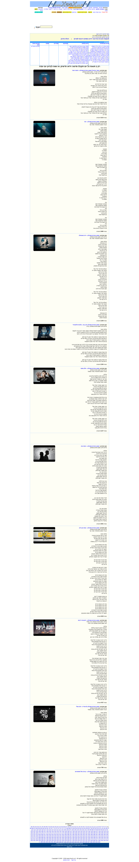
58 (88, 828)
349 (57, 842)
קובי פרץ (85, 55)
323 (55, 840)
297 (45, 839)
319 (66, 840)
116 (47, 830)
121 (35, 830)
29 (63, 827)
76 (54, 828)
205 (50, 834)
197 (71, 834)
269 (39, 837)
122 (32, 830)
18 (83, 827)
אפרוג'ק (78, 47)
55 (93, 828)
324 (52, 840)
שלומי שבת (85, 46)
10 (98, 827)
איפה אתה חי (105, 46)
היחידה (95, 47)
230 (63, 836)
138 (68, 831)
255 (76, 837)
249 (92, 837)
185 (102, 834)
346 (65, 842)
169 (66, 833)
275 (102, 839)
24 (72, 827)
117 (45, 830)
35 (52, 827)
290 (63, 839)
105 (75, 830)
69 (67, 828)
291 (60, 839)
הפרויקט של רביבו (75, 59)
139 (66, 831)
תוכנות (101, 7)
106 (73, 830)
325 (50, 840)
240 (37, 836)
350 (55, 842)
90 (107, 830)
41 (40, 827)
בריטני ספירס (78, 55)
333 (99, 842)
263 (55, 837)
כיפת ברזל (98, 46)
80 (47, 828)
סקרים (60, 9)
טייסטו (81, 58)
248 (94, 837)
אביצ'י (75, 49)
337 (89, 842)
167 (71, 833)
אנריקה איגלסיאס (77, 46)
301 (34, 839)
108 (67, 830)
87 (34, 828)
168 (68, 833)
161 (86, 833)
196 (73, 834)
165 (76, 833)
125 (102, 831)
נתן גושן (79, 52)
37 (48, 827)
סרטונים (85, 7)
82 (43, 828)
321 (60, 840)
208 (42, 834)
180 (37, 833)
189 (91, 834)
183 (107, 834)
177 (45, 833)
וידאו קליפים (85, 43)
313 (81, 840)
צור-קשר (73, 860)
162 (84, 833)
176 (47, 833)
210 (37, 834)
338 (86, 842)
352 (49, 842)
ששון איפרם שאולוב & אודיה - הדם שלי (87, 706)
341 (78, 842)
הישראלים (106, 49)
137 (71, 831)
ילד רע (90, 60)
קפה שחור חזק (75, 58)
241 (34, 836)
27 (66, 827)
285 (76, 839)
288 (68, 839)
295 (50, 839)
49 (104, 828)
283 (81, 839)
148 (42, 831)
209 (39, 834)
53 (97, 828)
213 (107, 836)
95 (98, 830)
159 (92, 833)
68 (69, 828)
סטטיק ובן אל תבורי (73, 54)
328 (42, 840)
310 (89, 840)
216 (99, 836)
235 (50, 836)
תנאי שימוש (66, 860)
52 (99, 828)
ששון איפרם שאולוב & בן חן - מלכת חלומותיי (86, 325)
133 (81, 831)
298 (42, 839)
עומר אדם (85, 63)
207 (45, 834)
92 (103, 830)
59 (86, 828)
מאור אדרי (70, 60)
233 (55, 836)
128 (94, 831)
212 (32, 834)
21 (77, 827)
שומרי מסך (65, 7)
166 (73, 833)
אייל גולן (71, 49)
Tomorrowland (84, 60)
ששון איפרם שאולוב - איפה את (90, 446)
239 (39, 836)
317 (71, 840)
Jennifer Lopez (72, 52)
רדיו (85, 9)
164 (79, 833)
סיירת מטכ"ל (96, 62)
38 (46, 827)
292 (58, 839)
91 (105, 830)
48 (106, 828)
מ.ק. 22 (107, 50)
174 (52, 833)
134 (79, 831)
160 (89, 833)
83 (42, 828)
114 (52, 830)
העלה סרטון (65, 39)
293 (55, 839)
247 (97, 837)
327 (45, 840)
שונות (47, 43)
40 (42, 827)
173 (55, 833)
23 (74, 827)
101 (86, 830)
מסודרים (102, 54)
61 (82, 828)
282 (84, 839)
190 (89, 834)
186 (99, 834)
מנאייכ (99, 60)
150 (37, 831)
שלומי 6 (107, 54)
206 (47, 834)
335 (94, 842)
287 (71, 839)
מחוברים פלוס (93, 52)
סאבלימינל (77, 60)
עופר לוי (81, 50)
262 (58, 837)
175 (50, 833)
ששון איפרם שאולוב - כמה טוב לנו (89, 528)
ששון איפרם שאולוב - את (91, 121)
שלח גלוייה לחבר (67, 9)
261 (60, 837)
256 (73, 837)
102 (83, 830)
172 (58, 833)
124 (105, 831)
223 (81, 836)
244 (105, 837)
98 (92, 830)
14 (90, 827)
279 (92, 839)
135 (76, 831)
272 (32, 837)
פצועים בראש (92, 55)
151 (34, 831)
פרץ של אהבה (101, 59)
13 (92, 827)
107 (70, 830)
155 (102, 833)
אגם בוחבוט (85, 52)
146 (47, 831)
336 (91, 842)
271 (34, 837)
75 (56, 828)
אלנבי (103, 56)
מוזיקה (90, 7)
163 (81, 833)
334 (96, 842)
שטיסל (94, 59)
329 (39, 840)
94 (100, 830)
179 (39, 833)
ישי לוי (69, 50)
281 (86, 839)
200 (63, 834)
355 (42, 842)
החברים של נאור (105, 55)
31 (59, 827)
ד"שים (51, 9)
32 (57, 827)
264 (52, 837)
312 (84, 840)
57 (90, 828)
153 (107, 833)
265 (50, 837)
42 (39, 827)
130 (89, 831)
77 (53, 828)
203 (55, 834)
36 (50, 827)
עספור (102, 58)
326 (47, 840)
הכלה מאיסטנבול (100, 51)
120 (37, 830)
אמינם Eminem (84, 59)
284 (79, 839)
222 (84, 836)
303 (107, 840)
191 (86, 834)
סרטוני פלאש (91, 9)
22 (76, 827)
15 (88, 827)
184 (104, 834)
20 (79, 827)
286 (73, 839)
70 (66, 828)
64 (77, 828)
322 (58, 840)
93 (101, 830)
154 (105, 833)
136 (73, 831)
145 (50, 831)
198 (68, 834)
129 (92, 831)
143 (55, 831)
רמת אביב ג (101, 50)
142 (58, 831)
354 (44, 842)
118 (42, 830)
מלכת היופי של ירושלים (95, 56)
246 (99, 837)
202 (58, 834)
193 (81, 834)
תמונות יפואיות (104, 62)
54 (95, 828)
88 (32, 828)
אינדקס (74, 12)
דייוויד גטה (73, 51)
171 (60, 833)
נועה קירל (80, 49)
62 (80, 828)
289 (66, 839)
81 (45, 828)
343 (73, 842)
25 (70, 827)
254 (79, 837)
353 (47, 842)
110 (62, 830)
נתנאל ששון (80, 56)
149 (39, 831)
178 (42, 833)
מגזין (106, 10)
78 (51, 828)
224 (79, 836)
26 (68, 827)
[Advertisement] (69, 18)
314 (79, 840)
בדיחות (56, 9)
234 (52, 836)
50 (102, 828)
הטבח (107, 52)
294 (52, 839)
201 (60, 834)
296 (47, 839)
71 (64, 828)
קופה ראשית (94, 50)
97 (94, 830)
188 (94, 834)
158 (94, 833)
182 (32, 833)
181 (34, 833)
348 (60, 842)
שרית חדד (79, 51)
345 (68, 842)
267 (45, 837)
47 (108, 828)
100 (88, 830)
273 (107, 839)
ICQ (41, 10)
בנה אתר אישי (97, 12)
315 (76, 840)
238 (42, 836)
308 (94, 840)
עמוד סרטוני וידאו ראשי (102, 34)
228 (68, 836)
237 (45, 836)
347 (62, 842)
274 (105, 839)
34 (53, 827)
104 (78, 830)
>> (39, 842)
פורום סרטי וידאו (96, 37)
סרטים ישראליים (35, 46)
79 (49, 828)
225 (76, 836)
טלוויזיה (46, 9)
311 (86, 840)
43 (37, 827)
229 (66, 836)
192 (84, 834)
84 (40, 828)
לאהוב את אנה (101, 47)
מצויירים (56, 43)
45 (33, 827)
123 (107, 831)
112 (57, 830)
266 (47, 837)
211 (34, 834)
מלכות (106, 58)
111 (60, 830)
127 (97, 831)
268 (42, 837)
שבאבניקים (100, 49)
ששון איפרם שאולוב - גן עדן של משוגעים (87, 771)
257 (71, 837)
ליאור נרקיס (79, 62)
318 (68, 840)
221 (86, 836)
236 (47, 836)
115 (50, 830)
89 (30, 828)
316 (73, 840)
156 (99, 833)
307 (97, 840)
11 (96, 827)
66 (73, 828)
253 (81, 837)
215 (102, 836)
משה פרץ (86, 49)
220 (89, 836)
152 (32, 831)
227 (71, 836)
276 (99, 839)
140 (63, 831)
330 (37, 840)
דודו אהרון (85, 51)
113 (55, 830)
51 (101, 828)
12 (94, 827)
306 (99, 840)
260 (63, 837)
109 (65, 830)
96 (96, 830)
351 (52, 842)
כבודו (107, 56)
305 (102, 840)
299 (39, 839)
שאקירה (83, 47)
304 (104, 840)
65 (75, 828)
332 (32, 840)
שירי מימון (85, 62)
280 (89, 839)
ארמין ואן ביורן (71, 63)
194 (78, 834)
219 (92, 836)
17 (85, 827)
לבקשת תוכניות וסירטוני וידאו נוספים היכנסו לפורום (91, 39)
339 (83, 842)
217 (97, 836)
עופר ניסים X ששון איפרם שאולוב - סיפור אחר (85, 70)
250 (89, 837)
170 (63, 833)
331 (34, 840)
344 (70, 842)
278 (94, 839)
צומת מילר (92, 54)
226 (73, 836)
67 (71, 828)
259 (66, 837)
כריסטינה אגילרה (83, 54)
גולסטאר (93, 51)
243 (107, 837)
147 (45, 831)
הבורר (107, 51)
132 (84, 831)
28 (64, 827)
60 (84, 828)
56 (91, 828)
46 (31, 827)
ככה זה (95, 60)
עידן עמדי (73, 47)
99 (90, 830)
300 (37, 839)
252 (84, 837)
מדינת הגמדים (101, 52)
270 (37, 837)
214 (105, 836)
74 (58, 828)
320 (63, 840)
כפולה (103, 60)
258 (68, 837)
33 (55, 827)
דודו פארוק (79, 63)
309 (91, 840)
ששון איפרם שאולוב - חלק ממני (89, 368)
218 (94, 836)
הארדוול (86, 50)
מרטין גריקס (72, 62)
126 (99, 831)
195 (76, 834)
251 (86, 837)
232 (58, 836)
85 (38, 828)
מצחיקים (65, 43)
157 (97, 833)
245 (102, 837)
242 (32, 836)
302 (32, 839)
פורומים (41, 9)
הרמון (98, 55)
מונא (97, 54)
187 (97, 834)
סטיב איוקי (75, 50)
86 (36, 828)
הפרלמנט (93, 49)
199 (65, 834)
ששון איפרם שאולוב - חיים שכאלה (89, 235)
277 (97, 839)
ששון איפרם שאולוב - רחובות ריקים (88, 620)
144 (52, 831)
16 (87, 827)
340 (81, 842)
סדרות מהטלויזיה (104, 43)
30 (61, 827)
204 (52, 834)
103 (80, 830)
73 (60, 828)
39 (44, 827)
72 (62, 828)
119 (40, 830)
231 (60, 836)
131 (86, 831)
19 (81, 827)
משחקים (95, 7)
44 (35, 827)
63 (78, 828)
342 (75, 842)
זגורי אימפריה (96, 58)
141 (60, 831)
